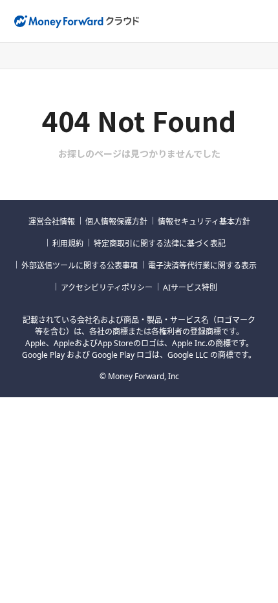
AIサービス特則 (190, 287)
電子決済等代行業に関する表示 (202, 265)
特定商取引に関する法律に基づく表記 (160, 243)
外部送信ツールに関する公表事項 (79, 265)
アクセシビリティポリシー (107, 287)
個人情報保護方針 (116, 221)
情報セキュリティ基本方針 (204, 221)
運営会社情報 (51, 221)
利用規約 (67, 243)
